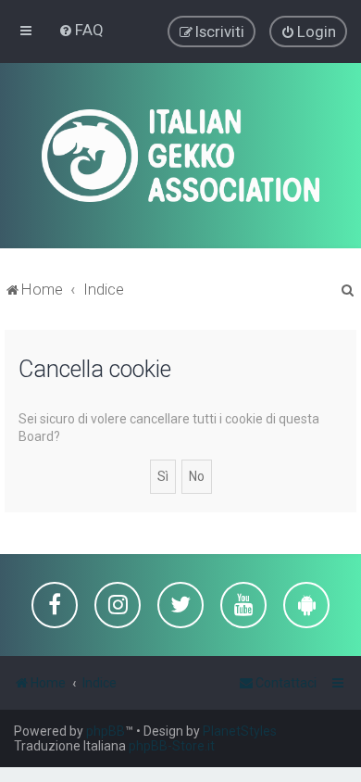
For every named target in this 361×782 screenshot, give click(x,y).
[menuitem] (81, 30)
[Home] (180, 155)
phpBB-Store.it (172, 745)
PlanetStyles (240, 731)
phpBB (105, 731)
